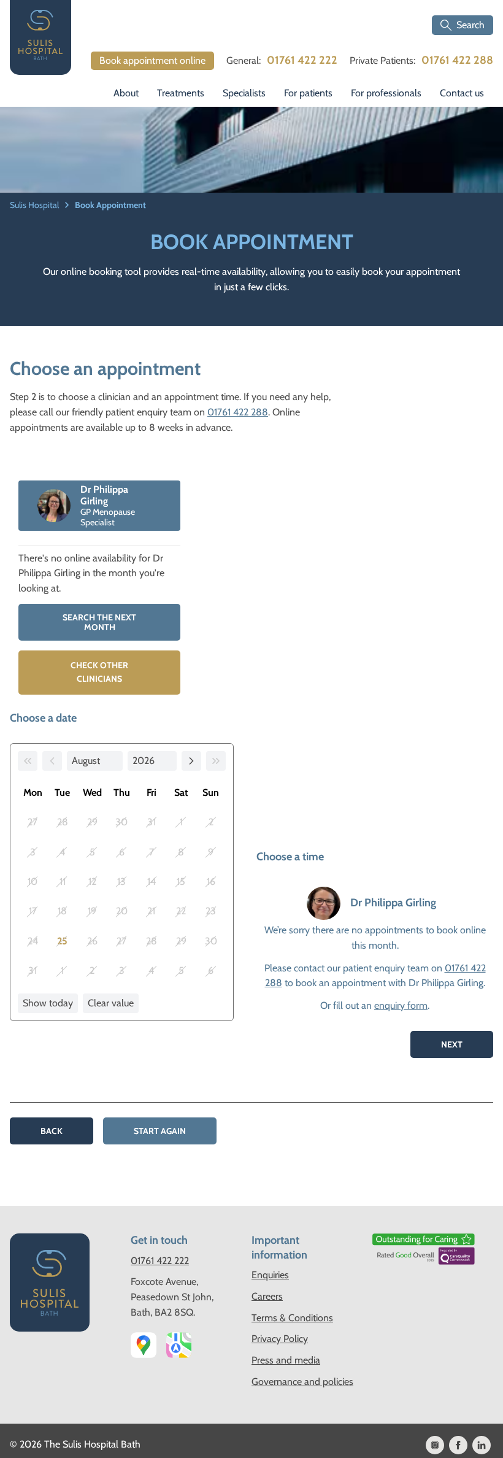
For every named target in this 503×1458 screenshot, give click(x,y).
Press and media (286, 1360)
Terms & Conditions (292, 1318)
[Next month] (191, 761)
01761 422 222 (302, 60)
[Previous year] (27, 761)
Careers (267, 1296)
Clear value (111, 1003)
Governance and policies (302, 1381)
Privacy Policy (280, 1338)
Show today (48, 1003)
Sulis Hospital (35, 204)
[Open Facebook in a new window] (458, 1445)
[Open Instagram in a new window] (435, 1445)
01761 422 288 (457, 60)
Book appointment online (152, 60)
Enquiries (270, 1275)
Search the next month (99, 622)
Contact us (462, 93)
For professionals (386, 93)
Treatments (180, 93)
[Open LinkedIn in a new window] (481, 1445)
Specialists (244, 93)
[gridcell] (62, 941)
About (126, 93)
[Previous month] (52, 761)
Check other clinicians (99, 672)
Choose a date (43, 718)
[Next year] (216, 761)
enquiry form (401, 1005)
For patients (308, 93)
